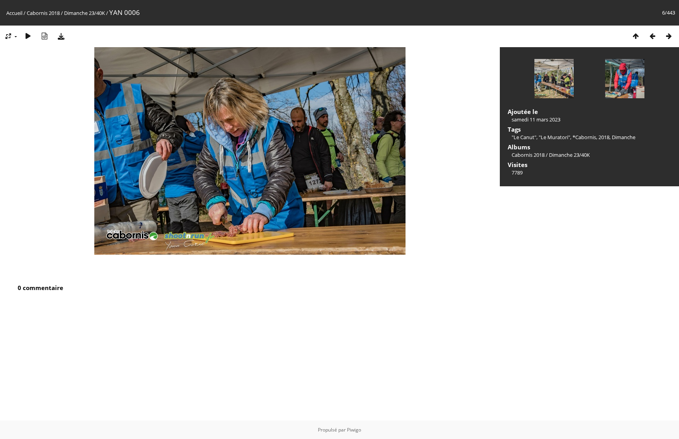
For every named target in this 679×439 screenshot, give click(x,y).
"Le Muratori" (554, 137)
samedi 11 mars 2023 (536, 119)
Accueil (14, 13)
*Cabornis (584, 137)
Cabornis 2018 (43, 13)
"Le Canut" (524, 137)
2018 (603, 137)
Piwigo (354, 429)
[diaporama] (28, 35)
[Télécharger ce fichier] (61, 35)
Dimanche (623, 137)
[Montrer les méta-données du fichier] (44, 35)
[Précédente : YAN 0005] (652, 35)
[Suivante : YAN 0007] (669, 35)
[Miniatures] (636, 35)
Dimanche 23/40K (84, 13)
